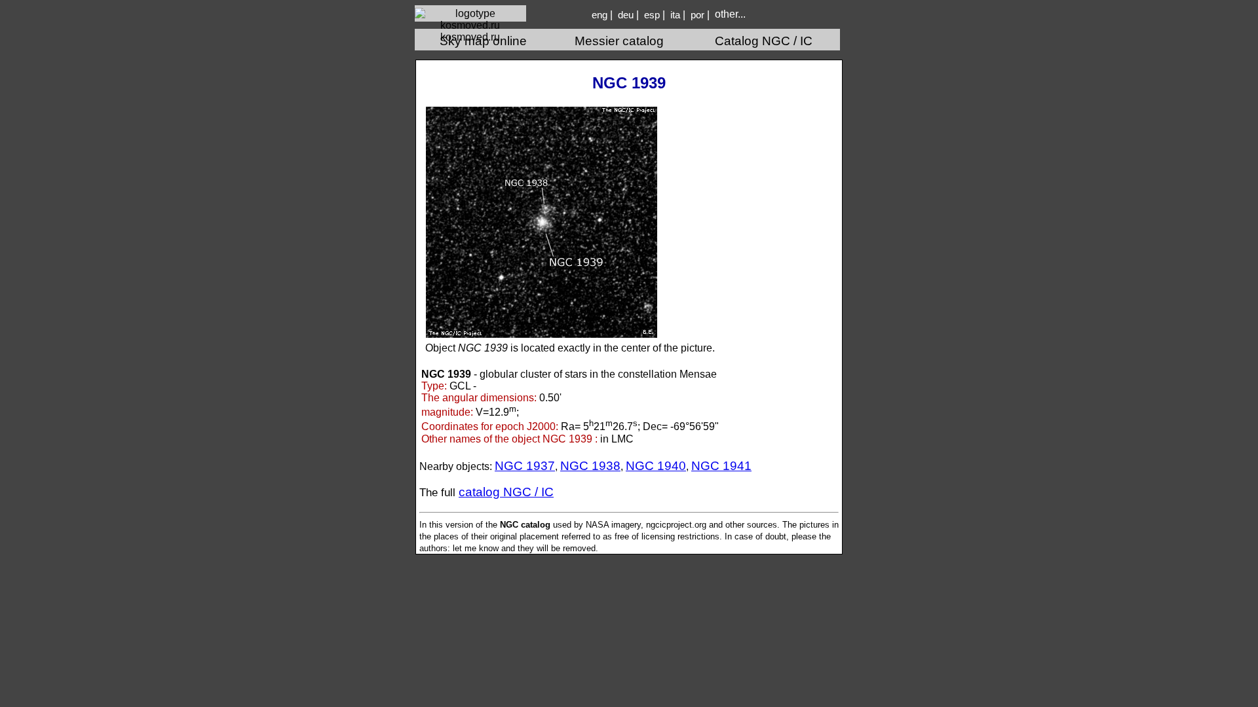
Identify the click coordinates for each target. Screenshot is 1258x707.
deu (626, 15)
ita (675, 15)
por (697, 15)
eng (599, 15)
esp (652, 15)
